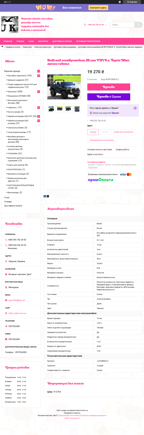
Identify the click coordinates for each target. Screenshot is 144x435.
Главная (8, 41)
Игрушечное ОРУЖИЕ (17, 96)
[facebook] (45, 197)
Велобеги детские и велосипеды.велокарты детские (18, 139)
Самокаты (12, 107)
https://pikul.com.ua (17, 313)
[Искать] (138, 25)
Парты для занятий (16, 165)
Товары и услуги (12, 47)
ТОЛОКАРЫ (13, 153)
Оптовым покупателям (88, 41)
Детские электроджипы (65, 47)
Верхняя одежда (12, 71)
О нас (31, 41)
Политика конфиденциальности (93, 416)
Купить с (104, 96)
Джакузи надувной (16, 80)
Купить (109, 87)
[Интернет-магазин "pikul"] (9, 24)
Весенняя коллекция (17, 174)
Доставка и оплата (62, 41)
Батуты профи (14, 112)
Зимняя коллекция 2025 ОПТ (20, 116)
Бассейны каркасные (17, 76)
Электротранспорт (43, 47)
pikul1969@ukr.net (17, 300)
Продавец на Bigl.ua (72, 413)
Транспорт (27, 47)
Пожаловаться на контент (69, 416)
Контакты (43, 41)
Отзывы (8, 201)
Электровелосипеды (17, 132)
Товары (20, 41)
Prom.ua (84, 410)
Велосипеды (13, 192)
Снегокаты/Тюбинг (16, 128)
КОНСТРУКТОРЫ (15, 169)
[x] (48, 197)
